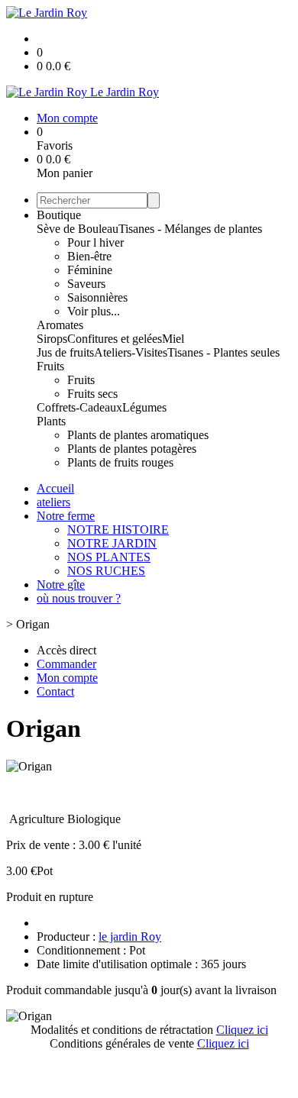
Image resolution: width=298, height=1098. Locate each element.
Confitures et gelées (114, 338)
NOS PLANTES (109, 557)
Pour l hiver (95, 242)
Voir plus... (93, 311)
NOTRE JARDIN (112, 543)
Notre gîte (61, 584)
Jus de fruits (65, 352)
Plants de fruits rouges (120, 462)
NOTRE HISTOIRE (118, 529)
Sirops (52, 338)
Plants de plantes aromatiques (138, 434)
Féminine (89, 269)
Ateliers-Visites (130, 352)
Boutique (59, 214)
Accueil (55, 488)
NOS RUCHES (106, 570)
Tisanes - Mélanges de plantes (190, 228)
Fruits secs (92, 393)
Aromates (60, 324)
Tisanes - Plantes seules (223, 352)
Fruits (50, 366)
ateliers (53, 502)
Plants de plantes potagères (131, 448)
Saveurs (86, 283)
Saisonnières (97, 297)
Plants (51, 421)
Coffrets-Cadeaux (79, 407)
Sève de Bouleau (77, 228)
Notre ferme (66, 515)
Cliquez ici (242, 1029)
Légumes (144, 407)
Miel (173, 338)
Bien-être (89, 256)
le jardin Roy (130, 936)
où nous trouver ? (79, 598)
